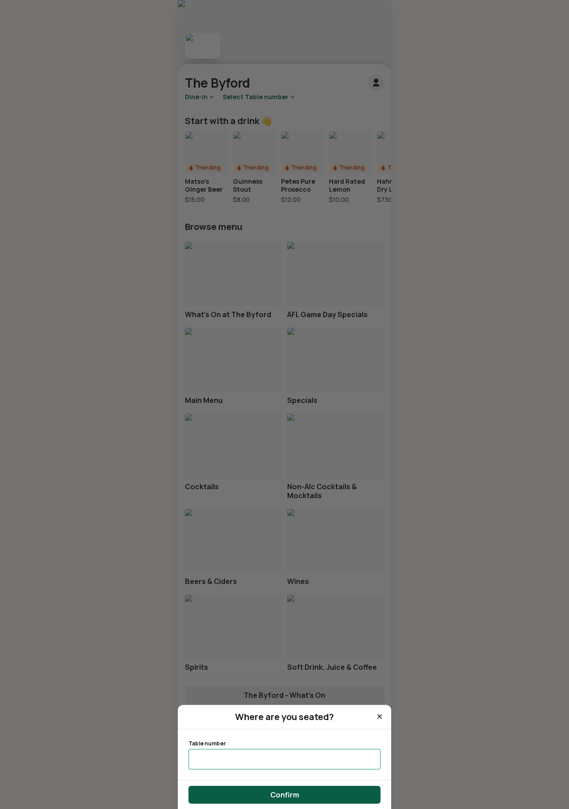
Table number (207, 743)
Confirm (284, 795)
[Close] (380, 716)
